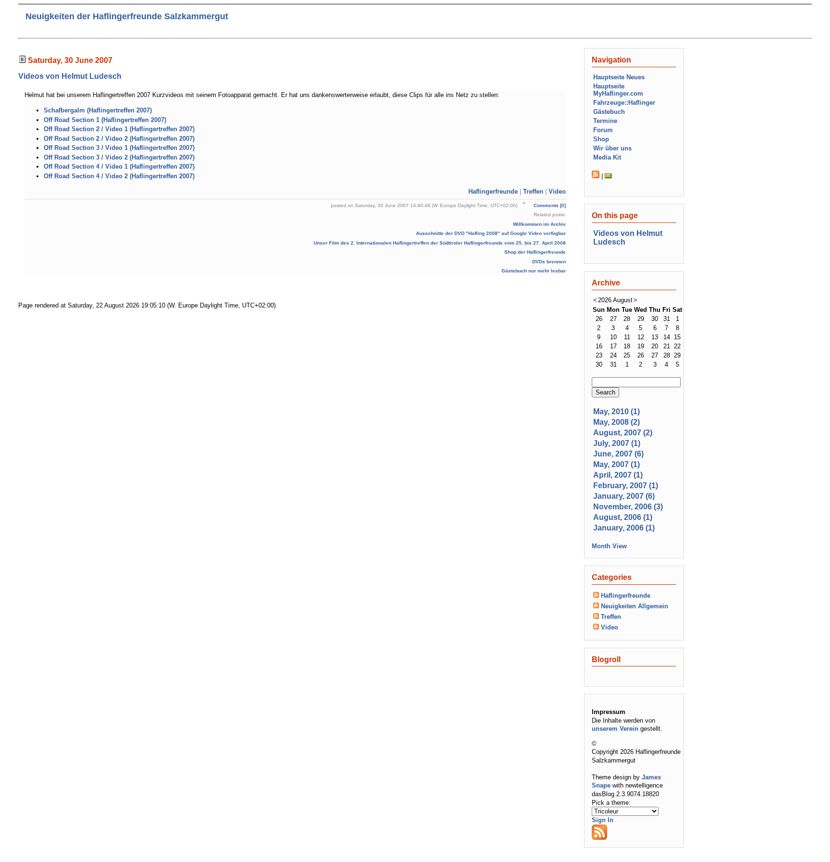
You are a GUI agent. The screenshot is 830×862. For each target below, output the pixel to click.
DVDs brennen (549, 261)
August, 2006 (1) (622, 517)
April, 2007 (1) (618, 475)
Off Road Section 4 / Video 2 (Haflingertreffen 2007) (119, 176)
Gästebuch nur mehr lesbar (533, 270)
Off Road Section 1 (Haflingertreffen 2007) (105, 119)
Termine (605, 120)
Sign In (602, 820)
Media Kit (607, 157)
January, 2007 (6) (624, 496)
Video (557, 191)
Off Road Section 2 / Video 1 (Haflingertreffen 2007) (119, 129)
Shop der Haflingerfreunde (535, 252)
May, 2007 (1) (616, 464)
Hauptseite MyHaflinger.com (618, 90)
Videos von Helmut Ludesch (70, 76)
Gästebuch (609, 111)
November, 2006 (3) (628, 507)
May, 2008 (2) (616, 422)
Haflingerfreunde (493, 191)
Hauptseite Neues (619, 77)
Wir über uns (612, 148)
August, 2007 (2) (622, 433)
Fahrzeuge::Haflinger (624, 102)
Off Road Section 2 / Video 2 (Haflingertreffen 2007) (119, 138)
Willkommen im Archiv (539, 224)
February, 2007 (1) (625, 485)
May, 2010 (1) (616, 411)
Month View (609, 546)
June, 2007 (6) (618, 454)
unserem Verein (615, 728)
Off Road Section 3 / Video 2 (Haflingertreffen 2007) (119, 157)
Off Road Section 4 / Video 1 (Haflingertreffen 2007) (119, 166)
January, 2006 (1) (624, 528)
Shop (601, 139)
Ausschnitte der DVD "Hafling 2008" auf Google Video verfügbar (491, 233)
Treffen (533, 191)
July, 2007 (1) (616, 443)
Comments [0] (550, 205)
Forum (603, 130)
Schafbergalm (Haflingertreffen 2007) (98, 110)
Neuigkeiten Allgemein (634, 606)
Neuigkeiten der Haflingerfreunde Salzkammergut (126, 16)
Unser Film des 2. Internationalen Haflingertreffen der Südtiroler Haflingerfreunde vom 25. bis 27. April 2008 (440, 243)
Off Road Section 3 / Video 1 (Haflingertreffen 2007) (119, 147)
